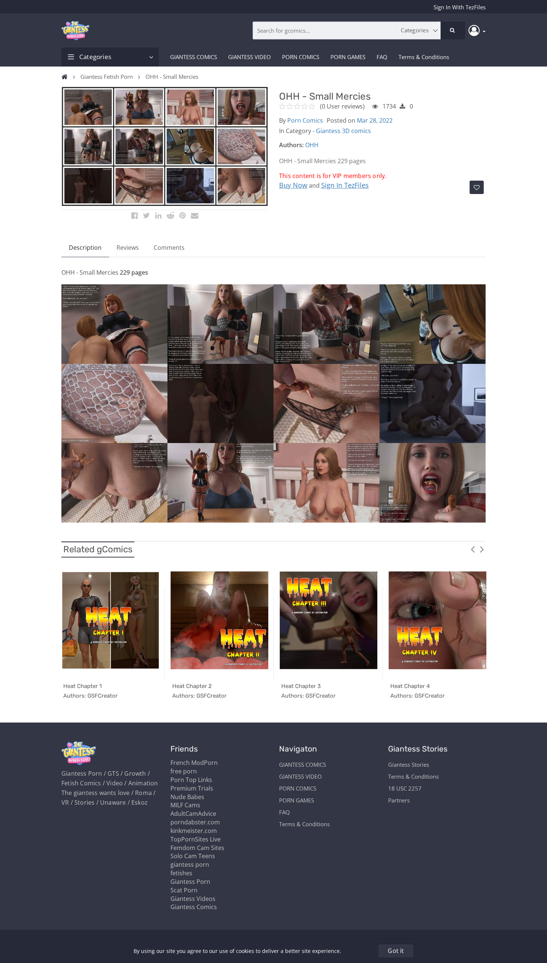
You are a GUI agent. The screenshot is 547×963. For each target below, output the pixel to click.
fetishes (181, 873)
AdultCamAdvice (193, 813)
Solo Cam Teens (192, 856)
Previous (472, 549)
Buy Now (293, 185)
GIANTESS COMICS (193, 57)
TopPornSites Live (195, 839)
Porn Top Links (191, 780)
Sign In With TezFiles (460, 7)
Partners (399, 800)
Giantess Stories (408, 764)
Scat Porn (184, 890)
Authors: (291, 145)
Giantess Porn (190, 882)
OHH (312, 145)
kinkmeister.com (193, 831)
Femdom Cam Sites (197, 848)
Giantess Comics (193, 907)
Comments (169, 247)
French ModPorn (194, 763)
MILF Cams (185, 805)
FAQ (382, 57)
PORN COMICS (300, 57)
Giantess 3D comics (343, 131)
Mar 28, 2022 (375, 120)
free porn (183, 771)
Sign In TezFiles (345, 185)
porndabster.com (195, 822)
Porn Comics (305, 120)
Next (482, 549)
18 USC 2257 (405, 788)
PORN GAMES (347, 57)
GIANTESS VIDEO (249, 57)
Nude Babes (187, 797)
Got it (396, 951)
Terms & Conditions (424, 57)
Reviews (127, 247)
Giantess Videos (192, 899)
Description (85, 247)
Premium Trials (191, 788)
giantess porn (189, 864)
